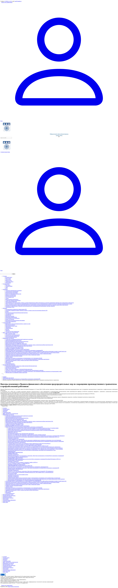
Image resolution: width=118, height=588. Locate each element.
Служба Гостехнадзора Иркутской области (14, 347)
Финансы (5, 308)
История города (8, 277)
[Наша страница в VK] (1, 584)
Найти (14, 273)
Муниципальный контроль (11, 337)
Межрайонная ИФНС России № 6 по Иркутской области (17, 349)
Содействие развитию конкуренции (13, 300)
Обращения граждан (7, 566)
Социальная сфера (7, 322)
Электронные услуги (9, 307)
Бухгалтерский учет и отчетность (12, 318)
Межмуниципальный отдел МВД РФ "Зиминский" (16, 343)
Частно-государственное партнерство (13, 293)
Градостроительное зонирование (12, 335)
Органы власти (6, 283)
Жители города (8, 280)
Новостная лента (6, 570)
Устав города (8, 279)
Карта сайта (5, 572)
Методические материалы (10, 368)
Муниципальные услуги (8, 564)
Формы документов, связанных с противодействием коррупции (18, 369)
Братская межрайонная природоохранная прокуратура (16, 341)
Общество (7, 330)
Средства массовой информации (12, 331)
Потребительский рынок (10, 296)
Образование (8, 327)
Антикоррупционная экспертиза (12, 367)
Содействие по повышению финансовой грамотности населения (19, 339)
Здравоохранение (9, 328)
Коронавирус (8, 362)
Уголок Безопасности (9, 363)
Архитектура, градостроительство (12, 334)
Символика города (9, 281)
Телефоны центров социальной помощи (13, 355)
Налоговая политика (9, 316)
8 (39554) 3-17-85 (8, 1)
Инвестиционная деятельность (11, 299)
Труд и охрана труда (9, 297)
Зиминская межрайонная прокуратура (13, 340)
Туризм (6, 298)
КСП (6, 288)
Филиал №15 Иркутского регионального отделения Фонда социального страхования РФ (24, 350)
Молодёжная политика (10, 324)
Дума (6, 287)
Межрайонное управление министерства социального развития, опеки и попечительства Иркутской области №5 (29, 344)
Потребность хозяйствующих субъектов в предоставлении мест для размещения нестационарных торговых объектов (30, 306)
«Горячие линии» (9, 357)
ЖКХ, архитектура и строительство (10, 332)
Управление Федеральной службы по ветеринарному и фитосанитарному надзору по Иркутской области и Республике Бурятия (32, 352)
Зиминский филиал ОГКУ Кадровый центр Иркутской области (18, 345)
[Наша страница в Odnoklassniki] (0, 584)
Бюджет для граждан (9, 319)
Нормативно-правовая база (11, 317)
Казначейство (8, 314)
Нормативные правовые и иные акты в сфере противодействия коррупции (21, 365)
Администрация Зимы (5, 152)
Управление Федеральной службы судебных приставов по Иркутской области (21, 360)
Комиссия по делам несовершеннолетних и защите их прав (17, 323)
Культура (7, 329)
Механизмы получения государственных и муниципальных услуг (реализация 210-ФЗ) (23, 358)
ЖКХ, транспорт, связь (10, 333)
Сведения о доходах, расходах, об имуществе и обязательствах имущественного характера (24, 370)
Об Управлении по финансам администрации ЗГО (16, 309)
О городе (5, 276)
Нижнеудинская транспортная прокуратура (14, 342)
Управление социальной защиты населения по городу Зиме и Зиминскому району (22, 354)
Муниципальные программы (11, 292)
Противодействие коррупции (9, 364)
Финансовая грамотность (10, 321)
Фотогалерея (8, 282)
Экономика (5, 289)
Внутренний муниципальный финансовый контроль (16, 312)
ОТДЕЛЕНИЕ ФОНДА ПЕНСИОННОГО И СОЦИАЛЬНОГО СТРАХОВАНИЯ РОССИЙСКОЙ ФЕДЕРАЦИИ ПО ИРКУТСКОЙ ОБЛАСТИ (35, 351)
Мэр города (7, 285)
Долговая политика (9, 313)
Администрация (8, 286)
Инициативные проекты (8, 567)
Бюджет (7, 311)
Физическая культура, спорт (11, 326)
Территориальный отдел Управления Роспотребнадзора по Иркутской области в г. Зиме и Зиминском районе (28, 353)
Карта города (8, 278)
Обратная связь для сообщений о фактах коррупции (16, 372)
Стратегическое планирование (11, 291)
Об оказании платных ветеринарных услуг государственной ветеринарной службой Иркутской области (27, 359)
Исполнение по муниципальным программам (15, 320)
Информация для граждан (8, 338)
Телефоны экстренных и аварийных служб (14, 348)
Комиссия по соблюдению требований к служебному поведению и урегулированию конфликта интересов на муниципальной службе (33, 371)
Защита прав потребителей (11, 301)
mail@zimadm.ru (18, 1)
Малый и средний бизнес (10, 294)
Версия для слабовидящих (6, 2)
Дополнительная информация (9, 569)
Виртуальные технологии (13, 586)
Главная (4, 376)
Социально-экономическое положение (13, 290)
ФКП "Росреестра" (9, 361)
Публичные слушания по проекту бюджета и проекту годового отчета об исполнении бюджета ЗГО (26, 310)
